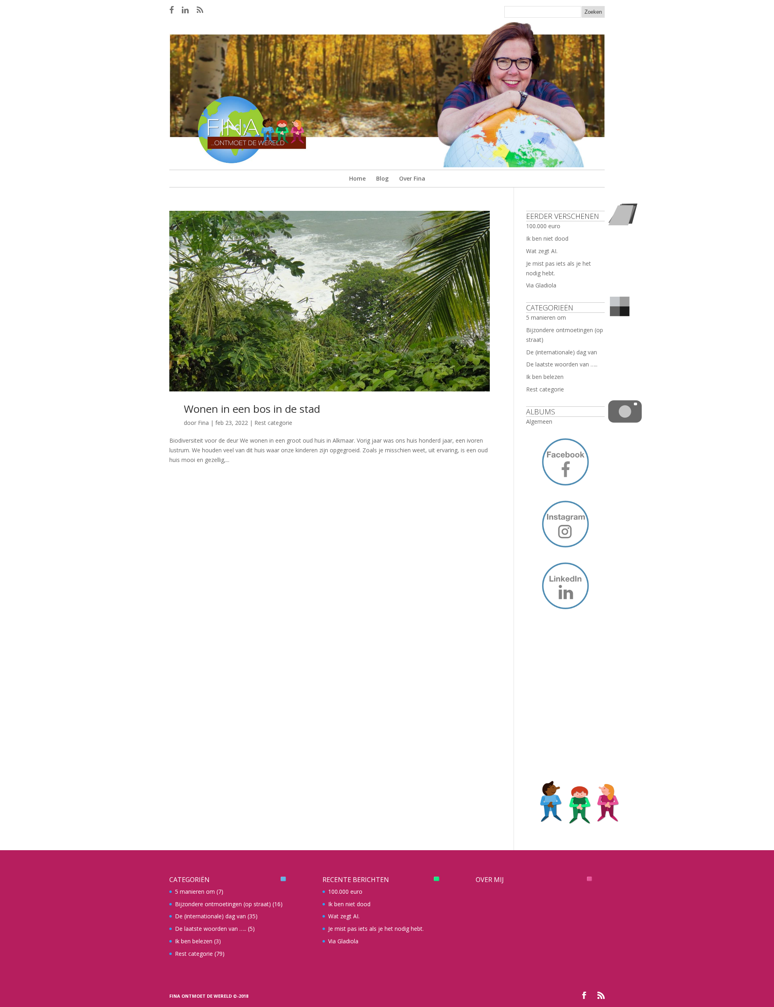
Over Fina (412, 178)
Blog (382, 178)
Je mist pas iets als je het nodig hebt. (376, 928)
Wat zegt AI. (542, 251)
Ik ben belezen (545, 377)
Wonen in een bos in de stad (252, 409)
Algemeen (539, 421)
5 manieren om (546, 317)
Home (357, 178)
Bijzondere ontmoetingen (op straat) (223, 904)
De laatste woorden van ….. (561, 364)
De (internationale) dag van (561, 352)
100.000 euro (543, 226)
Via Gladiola (541, 285)
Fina (203, 423)
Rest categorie (273, 423)
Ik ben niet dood (547, 238)
